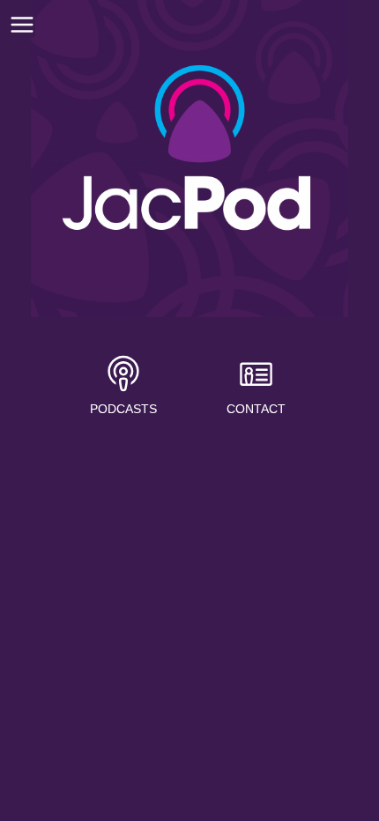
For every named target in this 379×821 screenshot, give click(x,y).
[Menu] (22, 24)
